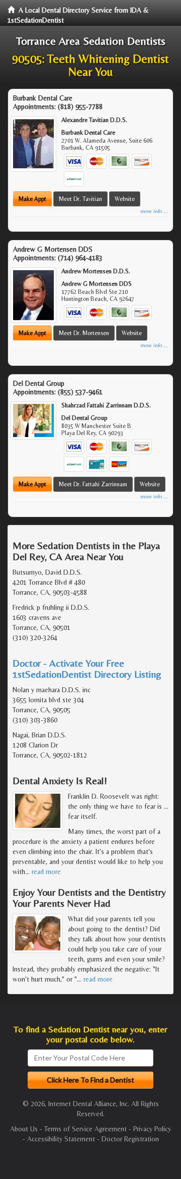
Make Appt (32, 198)
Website (125, 198)
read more (46, 872)
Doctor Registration (130, 1139)
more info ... (154, 211)
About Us (24, 1129)
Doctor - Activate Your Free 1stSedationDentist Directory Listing (87, 668)
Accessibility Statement (61, 1139)
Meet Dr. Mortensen (84, 333)
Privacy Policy (152, 1129)
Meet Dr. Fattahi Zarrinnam (93, 484)
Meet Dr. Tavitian (80, 198)
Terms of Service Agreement (85, 1129)
